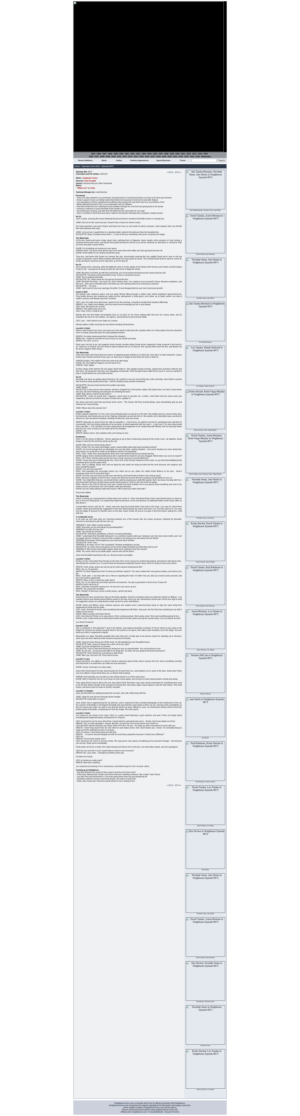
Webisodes (206, 157)
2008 (102, 157)
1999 (172, 154)
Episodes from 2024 (91, 166)
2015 (141, 157)
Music (104, 160)
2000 (177, 154)
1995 (149, 154)
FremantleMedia (155, 1112)
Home (77, 166)
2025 (198, 157)
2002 (189, 154)
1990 (121, 154)
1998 (166, 154)
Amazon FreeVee (171, 1112)
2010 (113, 157)
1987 (104, 154)
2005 (205, 154)
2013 (130, 157)
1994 (144, 154)
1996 (155, 154)
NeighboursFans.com (124, 1103)
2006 (91, 157)
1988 (110, 154)
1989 (115, 154)
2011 (119, 157)
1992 (132, 154)
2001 (183, 154)
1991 (127, 154)
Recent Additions (85, 160)
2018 (158, 157)
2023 (186, 157)
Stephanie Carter (90, 178)
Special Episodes (163, 160)
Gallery (119, 160)
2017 (153, 157)
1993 (138, 154)
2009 (108, 157)
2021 (175, 157)
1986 (99, 154)
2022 (181, 157)
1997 (160, 154)
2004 (200, 154)
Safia (92, 188)
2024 (192, 157)
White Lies (82, 188)
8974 (177, 172)
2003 (194, 154)
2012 (124, 157)
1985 (93, 154)
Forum (182, 160)
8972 (171, 172)
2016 (147, 157)
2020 (170, 157)
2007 (97, 157)
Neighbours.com (139, 1112)
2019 (164, 157)
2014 (136, 157)
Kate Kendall (90, 181)
